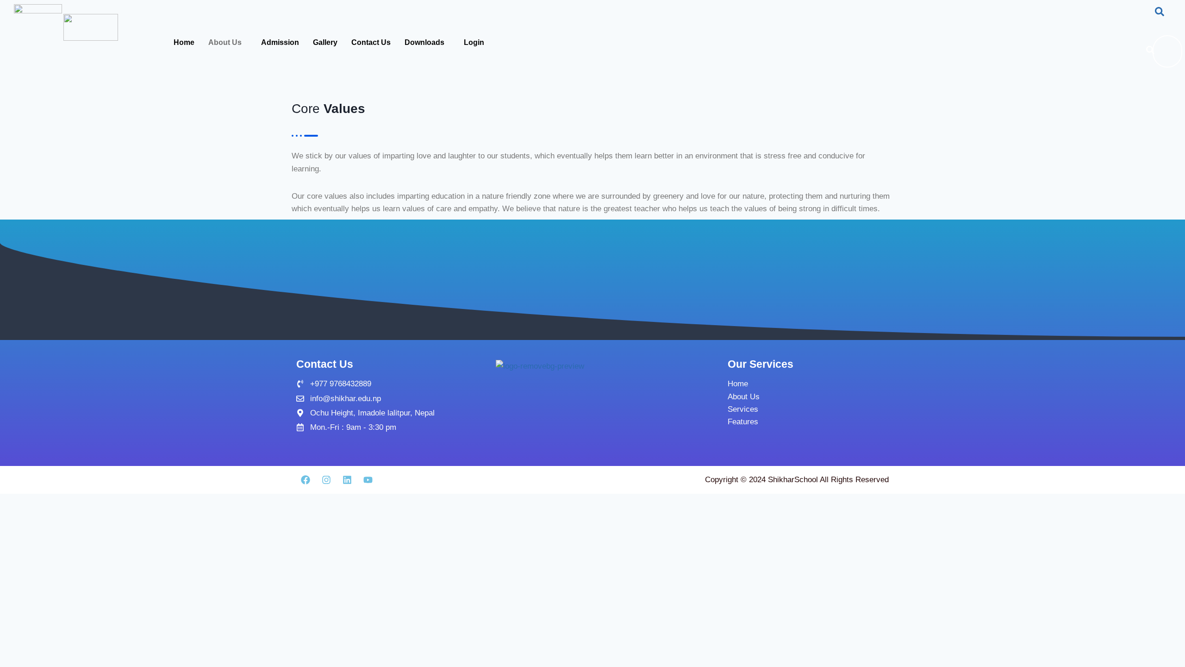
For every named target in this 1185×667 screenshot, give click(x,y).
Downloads (424, 42)
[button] (1159, 13)
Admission (280, 42)
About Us (225, 42)
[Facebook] (305, 480)
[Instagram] (326, 480)
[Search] (1150, 51)
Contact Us (371, 42)
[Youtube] (368, 480)
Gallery (325, 42)
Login (474, 42)
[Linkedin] (347, 480)
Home (184, 42)
